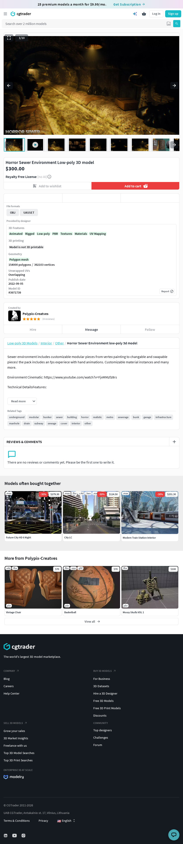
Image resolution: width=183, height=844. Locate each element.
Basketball (70, 612)
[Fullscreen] (8, 37)
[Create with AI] (135, 13)
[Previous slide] (9, 85)
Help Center (11, 693)
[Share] (150, 198)
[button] (168, 23)
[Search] (176, 23)
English (64, 821)
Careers (9, 686)
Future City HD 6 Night (18, 537)
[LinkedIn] (6, 835)
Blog (7, 679)
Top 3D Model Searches (19, 753)
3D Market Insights (16, 738)
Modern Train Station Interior (139, 537)
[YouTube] (15, 835)
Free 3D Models (103, 701)
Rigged (29, 233)
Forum (97, 745)
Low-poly (43, 233)
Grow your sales (14, 731)
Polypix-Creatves (35, 313)
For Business (101, 679)
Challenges (100, 738)
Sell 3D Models (13, 723)
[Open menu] (5, 13)
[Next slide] (174, 85)
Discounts (99, 715)
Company (9, 670)
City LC (68, 537)
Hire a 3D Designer (105, 693)
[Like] (33, 198)
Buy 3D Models (102, 670)
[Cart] (144, 13)
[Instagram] (24, 835)
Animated (16, 233)
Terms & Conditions (17, 821)
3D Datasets (101, 686)
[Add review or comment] (174, 441)
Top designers (102, 730)
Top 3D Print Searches (18, 760)
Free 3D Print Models (107, 708)
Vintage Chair (13, 612)
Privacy (43, 821)
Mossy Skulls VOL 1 (133, 612)
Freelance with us (15, 746)
